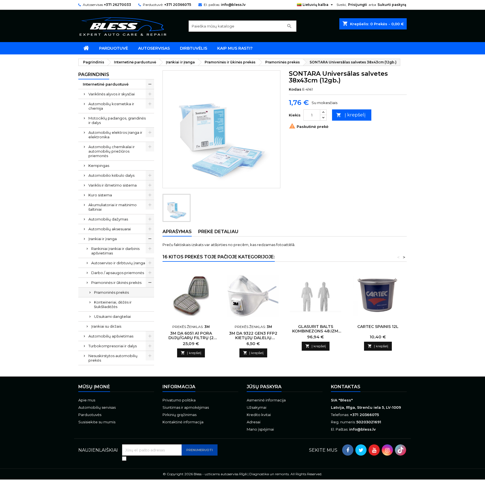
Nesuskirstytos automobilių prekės (113, 357)
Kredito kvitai (259, 414)
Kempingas (98, 165)
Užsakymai (256, 407)
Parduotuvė (113, 48)
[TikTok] (400, 450)
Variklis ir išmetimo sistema (112, 185)
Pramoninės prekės (111, 292)
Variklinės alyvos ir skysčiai (111, 94)
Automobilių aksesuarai (109, 229)
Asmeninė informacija (266, 400)
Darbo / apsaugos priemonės (117, 272)
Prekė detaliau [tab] (218, 231)
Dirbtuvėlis (193, 48)
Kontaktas (345, 386)
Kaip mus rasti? (235, 48)
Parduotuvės (89, 414)
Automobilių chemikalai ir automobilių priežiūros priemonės (111, 151)
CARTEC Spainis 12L (378, 326)
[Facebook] (347, 450)
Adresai (253, 422)
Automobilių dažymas (108, 219)
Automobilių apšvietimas (110, 336)
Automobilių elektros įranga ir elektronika (115, 134)
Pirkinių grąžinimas (179, 414)
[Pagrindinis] (86, 48)
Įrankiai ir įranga (102, 238)
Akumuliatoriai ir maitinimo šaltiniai (112, 207)
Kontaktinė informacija (183, 422)
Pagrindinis (93, 74)
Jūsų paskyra (264, 386)
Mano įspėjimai (260, 429)
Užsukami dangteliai (112, 316)
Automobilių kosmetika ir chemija (111, 106)
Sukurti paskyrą (392, 5)
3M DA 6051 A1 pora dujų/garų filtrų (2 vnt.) (191, 338)
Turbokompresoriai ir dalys (112, 346)
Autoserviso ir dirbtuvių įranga (118, 263)
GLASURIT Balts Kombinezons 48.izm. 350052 (315, 331)
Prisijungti (357, 5)
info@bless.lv (233, 5)
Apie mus (86, 400)
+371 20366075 (177, 5)
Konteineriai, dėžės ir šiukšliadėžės (113, 304)
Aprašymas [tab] (177, 231)
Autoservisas (154, 48)
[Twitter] (361, 450)
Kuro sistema (100, 195)
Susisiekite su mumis (96, 422)
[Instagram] (387, 450)
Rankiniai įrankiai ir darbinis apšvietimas (115, 250)
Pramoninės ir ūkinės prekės (116, 282)
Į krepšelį (350, 115)
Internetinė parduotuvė (106, 84)
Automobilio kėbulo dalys (111, 175)
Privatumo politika (179, 400)
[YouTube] (374, 450)
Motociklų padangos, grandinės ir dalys (117, 120)
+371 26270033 (117, 5)
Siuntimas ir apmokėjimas (186, 407)
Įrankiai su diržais (106, 326)
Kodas (295, 89)
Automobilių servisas (97, 407)
